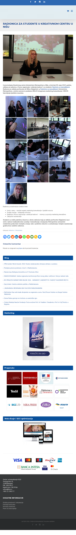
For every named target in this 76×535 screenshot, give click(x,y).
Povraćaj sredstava (9, 506)
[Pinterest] (20, 237)
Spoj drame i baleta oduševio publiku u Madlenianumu (21, 284)
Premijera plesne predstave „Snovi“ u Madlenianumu (20, 268)
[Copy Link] (36, 237)
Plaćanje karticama (9, 504)
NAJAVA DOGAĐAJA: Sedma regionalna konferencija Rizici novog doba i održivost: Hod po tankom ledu (36, 276)
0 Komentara (18, 230)
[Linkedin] (16, 237)
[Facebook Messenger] (39, 237)
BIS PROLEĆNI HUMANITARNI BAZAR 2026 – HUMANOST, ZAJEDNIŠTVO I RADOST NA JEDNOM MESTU (36, 280)
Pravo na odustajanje (9, 508)
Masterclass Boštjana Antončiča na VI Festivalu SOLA (21, 272)
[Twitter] (8, 237)
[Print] (28, 237)
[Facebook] (5, 237)
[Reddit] (12, 237)
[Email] (32, 237)
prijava (20, 248)
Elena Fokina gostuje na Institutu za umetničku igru (20, 298)
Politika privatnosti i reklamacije (13, 502)
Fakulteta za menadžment (61, 87)
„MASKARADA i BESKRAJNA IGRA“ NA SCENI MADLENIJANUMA (23, 288)
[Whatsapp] (24, 237)
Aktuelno (11, 230)
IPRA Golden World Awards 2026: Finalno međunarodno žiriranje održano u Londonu (30, 264)
